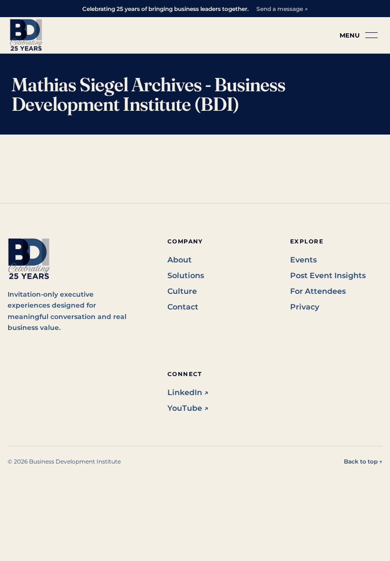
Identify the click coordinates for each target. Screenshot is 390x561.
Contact (182, 306)
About (179, 259)
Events (303, 259)
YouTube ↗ (188, 408)
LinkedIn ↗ (188, 392)
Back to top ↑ (363, 461)
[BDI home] (26, 35)
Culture (182, 291)
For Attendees (318, 291)
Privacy (304, 306)
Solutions (185, 275)
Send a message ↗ (282, 8)
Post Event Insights (328, 275)
